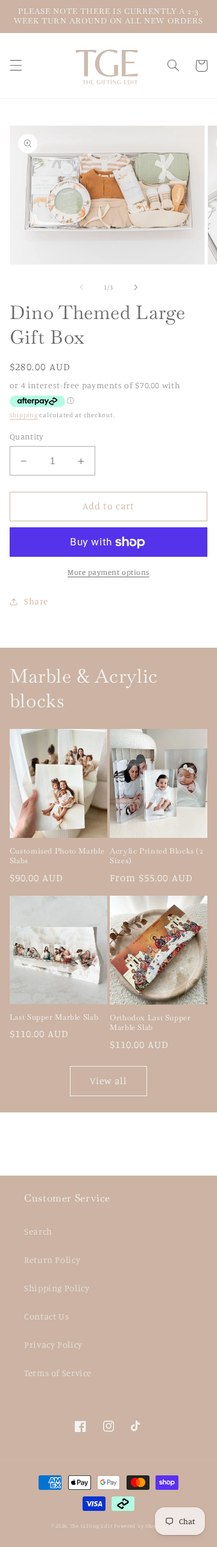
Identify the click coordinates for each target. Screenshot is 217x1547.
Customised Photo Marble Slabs (57, 856)
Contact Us (46, 1316)
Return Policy (52, 1259)
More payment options (108, 572)
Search (38, 1231)
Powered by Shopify (140, 1525)
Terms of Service (58, 1373)
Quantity (26, 436)
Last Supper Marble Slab (54, 1017)
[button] (16, 65)
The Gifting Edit (91, 1525)
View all (108, 1081)
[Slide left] (81, 287)
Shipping (24, 414)
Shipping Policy (56, 1288)
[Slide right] (135, 287)
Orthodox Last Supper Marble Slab (150, 1022)
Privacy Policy (53, 1344)
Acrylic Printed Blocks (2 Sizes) (156, 856)
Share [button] (36, 601)
